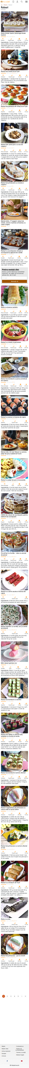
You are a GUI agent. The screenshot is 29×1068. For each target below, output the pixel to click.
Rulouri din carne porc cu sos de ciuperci (12, 145)
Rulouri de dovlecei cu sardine (11, 699)
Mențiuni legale (20, 1055)
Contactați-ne (19, 1046)
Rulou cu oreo (5, 919)
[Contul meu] (17, 1)
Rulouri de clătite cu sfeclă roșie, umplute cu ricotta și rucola (12, 735)
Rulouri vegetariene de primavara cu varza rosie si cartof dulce (13, 808)
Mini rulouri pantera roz (9, 663)
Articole (4, 1056)
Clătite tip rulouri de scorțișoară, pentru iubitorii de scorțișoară (14, 515)
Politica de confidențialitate (20, 1049)
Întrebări (4, 1053)
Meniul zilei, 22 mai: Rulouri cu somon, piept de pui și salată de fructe (14, 453)
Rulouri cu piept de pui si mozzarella (13, 480)
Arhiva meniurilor (6, 1051)
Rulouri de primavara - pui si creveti (13, 956)
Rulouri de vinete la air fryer (10, 71)
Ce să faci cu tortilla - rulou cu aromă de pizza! (13, 554)
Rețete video (5, 1048)
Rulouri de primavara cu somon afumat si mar (14, 846)
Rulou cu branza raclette (9, 307)
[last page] (25, 996)
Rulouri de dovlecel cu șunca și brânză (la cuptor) (14, 379)
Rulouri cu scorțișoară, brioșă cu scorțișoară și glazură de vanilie (12, 251)
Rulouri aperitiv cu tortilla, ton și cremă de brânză (14, 627)
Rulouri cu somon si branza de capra (13, 417)
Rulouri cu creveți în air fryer (10, 882)
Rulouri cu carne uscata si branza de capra (13, 592)
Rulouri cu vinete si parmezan (11, 342)
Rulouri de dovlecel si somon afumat (13, 773)
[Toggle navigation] (26, 2)
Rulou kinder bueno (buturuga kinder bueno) (13, 34)
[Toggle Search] (22, 1)
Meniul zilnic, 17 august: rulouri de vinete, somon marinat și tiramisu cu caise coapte (13, 222)
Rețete (3, 1046)
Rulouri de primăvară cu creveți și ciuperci (12, 183)
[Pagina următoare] (21, 996)
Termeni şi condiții (21, 1052)
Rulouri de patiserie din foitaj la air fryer (14, 106)
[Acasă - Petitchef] (1, 5)
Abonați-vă (14, 281)
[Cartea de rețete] (13, 1)
